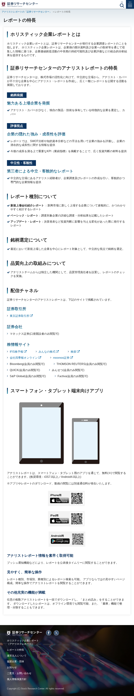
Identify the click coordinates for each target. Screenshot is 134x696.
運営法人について (17, 655)
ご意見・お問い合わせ (19, 673)
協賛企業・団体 (15, 661)
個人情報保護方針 (17, 679)
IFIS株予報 (17, 351)
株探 (74, 351)
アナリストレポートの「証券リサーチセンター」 (27, 11)
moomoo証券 (61, 357)
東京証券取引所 (20, 315)
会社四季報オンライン (24, 357)
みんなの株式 (47, 351)
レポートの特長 (15, 649)
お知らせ (12, 667)
